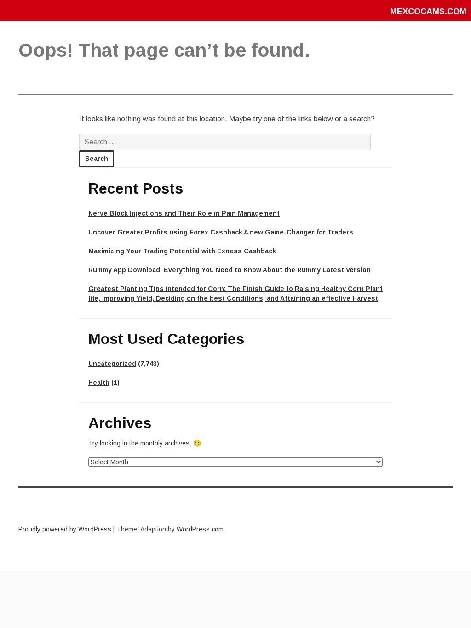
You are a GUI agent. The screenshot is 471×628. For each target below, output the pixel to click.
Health (98, 382)
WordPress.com (200, 529)
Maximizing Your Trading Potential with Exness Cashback (182, 251)
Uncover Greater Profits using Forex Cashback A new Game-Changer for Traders (220, 232)
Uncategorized (112, 363)
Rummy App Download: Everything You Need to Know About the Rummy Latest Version (229, 270)
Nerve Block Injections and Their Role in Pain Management (184, 213)
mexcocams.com (428, 11)
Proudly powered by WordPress (64, 529)
